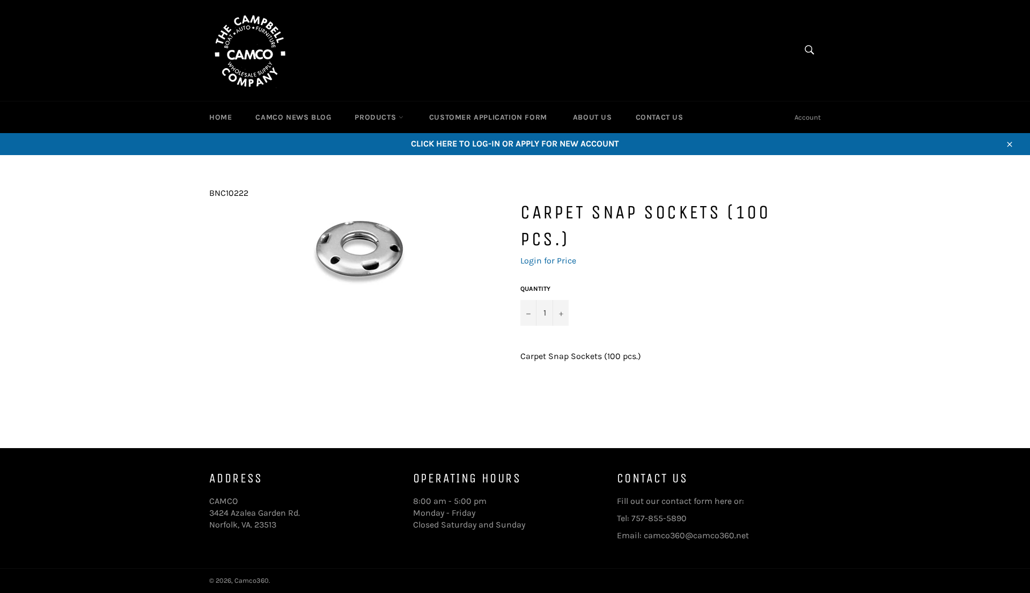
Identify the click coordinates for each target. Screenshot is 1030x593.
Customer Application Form (488, 117)
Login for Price (548, 260)
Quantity (535, 288)
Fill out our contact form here (674, 501)
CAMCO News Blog (293, 117)
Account (807, 117)
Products (376, 117)
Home (220, 117)
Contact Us (659, 117)
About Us (592, 117)
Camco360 (251, 580)
